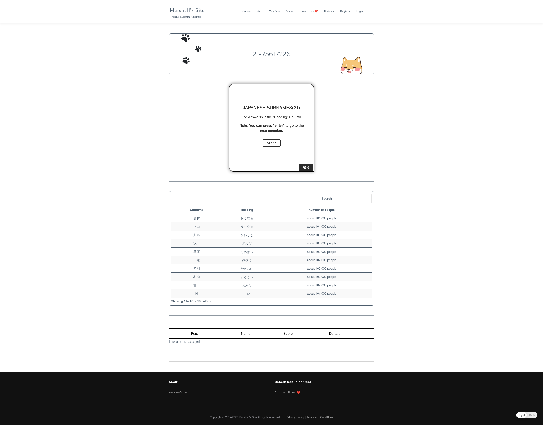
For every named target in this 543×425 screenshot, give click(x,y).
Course (246, 11)
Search (290, 11)
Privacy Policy (295, 417)
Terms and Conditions (319, 417)
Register (345, 11)
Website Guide (178, 392)
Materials (274, 11)
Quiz (260, 11)
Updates (329, 11)
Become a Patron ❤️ (287, 392)
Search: (327, 198)
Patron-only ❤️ (309, 11)
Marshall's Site (187, 10)
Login (359, 11)
